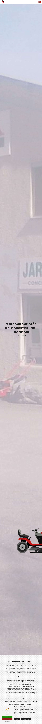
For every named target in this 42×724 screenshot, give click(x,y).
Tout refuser (7, 719)
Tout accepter (7, 716)
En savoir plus (15, 719)
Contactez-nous (26, 719)
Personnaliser (7, 721)
